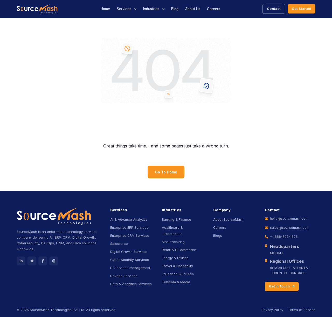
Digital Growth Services (129, 252)
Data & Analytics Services (131, 284)
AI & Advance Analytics (129, 219)
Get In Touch (279, 286)
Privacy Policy (272, 310)
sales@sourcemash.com (289, 228)
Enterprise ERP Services (129, 228)
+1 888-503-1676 (284, 237)
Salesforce (119, 244)
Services (124, 9)
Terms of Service (301, 310)
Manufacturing (173, 242)
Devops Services (123, 276)
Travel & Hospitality (177, 266)
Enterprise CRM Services (130, 236)
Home (105, 9)
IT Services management (130, 268)
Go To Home (166, 172)
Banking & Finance (176, 219)
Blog (174, 9)
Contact (274, 8)
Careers (213, 9)
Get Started (301, 8)
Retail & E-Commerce (179, 250)
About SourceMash (228, 219)
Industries (151, 9)
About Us (192, 9)
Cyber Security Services (129, 260)
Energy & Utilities (175, 258)
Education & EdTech (178, 274)
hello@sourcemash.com (289, 218)
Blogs (217, 236)
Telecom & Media (176, 282)
